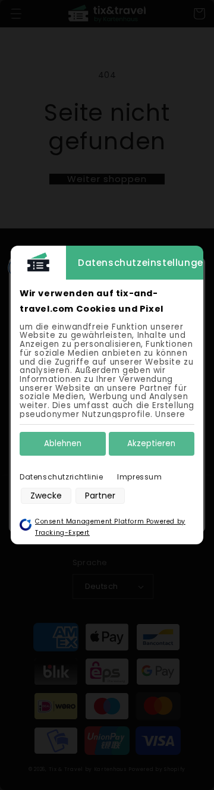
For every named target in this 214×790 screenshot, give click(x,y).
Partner (100, 495)
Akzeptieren (151, 443)
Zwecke (46, 495)
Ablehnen (62, 443)
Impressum (139, 477)
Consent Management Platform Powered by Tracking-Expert (110, 527)
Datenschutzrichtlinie (61, 477)
